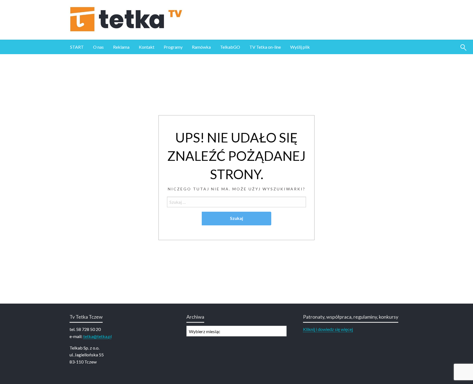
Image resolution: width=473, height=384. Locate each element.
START (77, 47)
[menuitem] (76, 47)
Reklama (121, 47)
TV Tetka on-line (265, 47)
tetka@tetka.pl (97, 336)
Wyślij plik (300, 47)
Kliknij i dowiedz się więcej (328, 329)
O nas (98, 47)
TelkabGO (230, 47)
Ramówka (201, 47)
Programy (173, 47)
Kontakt (146, 47)
